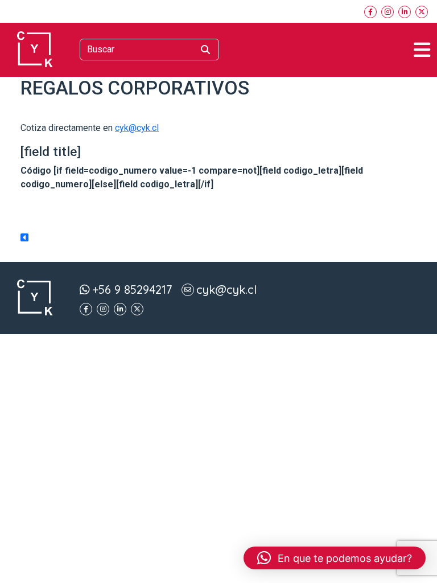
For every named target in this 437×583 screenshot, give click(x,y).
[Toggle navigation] (422, 50)
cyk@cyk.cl (137, 127)
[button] (335, 558)
